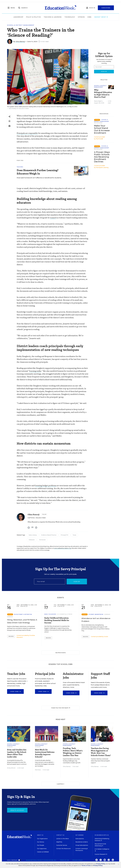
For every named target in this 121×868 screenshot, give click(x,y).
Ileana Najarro (98, 101)
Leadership (18, 17)
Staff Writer (31, 517)
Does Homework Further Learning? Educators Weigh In (37, 172)
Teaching (20, 167)
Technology (69, 17)
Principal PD (64, 535)
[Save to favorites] (9, 121)
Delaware (32, 539)
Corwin (106, 636)
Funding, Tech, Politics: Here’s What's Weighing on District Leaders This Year (73, 752)
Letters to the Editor (62, 838)
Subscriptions (79, 838)
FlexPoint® (99, 139)
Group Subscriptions (81, 845)
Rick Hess (38, 770)
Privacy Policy (77, 860)
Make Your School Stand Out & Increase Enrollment (102, 129)
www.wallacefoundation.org (62, 548)
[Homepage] (60, 7)
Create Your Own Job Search (60, 708)
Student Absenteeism (96, 614)
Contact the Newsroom (63, 848)
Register (11, 636)
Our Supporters (42, 848)
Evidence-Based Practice (48, 535)
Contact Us (60, 835)
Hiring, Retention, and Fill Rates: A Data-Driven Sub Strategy (22, 621)
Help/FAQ (59, 842)
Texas (74, 535)
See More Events (60, 652)
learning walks (35, 371)
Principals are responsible (27, 133)
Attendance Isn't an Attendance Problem (95, 619)
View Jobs (14, 691)
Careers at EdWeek (43, 852)
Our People (40, 845)
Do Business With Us (102, 835)
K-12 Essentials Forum (64, 614)
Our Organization (42, 838)
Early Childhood (50, 614)
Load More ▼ (60, 784)
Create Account (17, 810)
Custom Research (100, 854)
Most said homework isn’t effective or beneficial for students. (39, 178)
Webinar (10, 616)
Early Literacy (33, 535)
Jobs (89, 17)
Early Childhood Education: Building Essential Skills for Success (56, 620)
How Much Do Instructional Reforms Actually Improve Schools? (44, 753)
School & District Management (20, 25)
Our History (40, 842)
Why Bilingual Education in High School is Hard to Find (103, 93)
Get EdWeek (79, 835)
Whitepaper (98, 123)
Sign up (77, 581)
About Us (40, 835)
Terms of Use (64, 860)
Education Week (41, 517)
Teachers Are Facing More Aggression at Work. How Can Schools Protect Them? (101, 752)
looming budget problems (45, 485)
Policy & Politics (33, 17)
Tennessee (42, 539)
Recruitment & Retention (23, 614)
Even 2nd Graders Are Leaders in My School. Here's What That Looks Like (16, 753)
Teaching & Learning (53, 17)
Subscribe (106, 8)
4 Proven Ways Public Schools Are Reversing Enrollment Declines (102, 157)
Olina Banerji (20, 41)
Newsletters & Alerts (81, 842)
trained (53, 217)
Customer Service (61, 845)
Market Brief (100, 17)
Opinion (81, 17)
